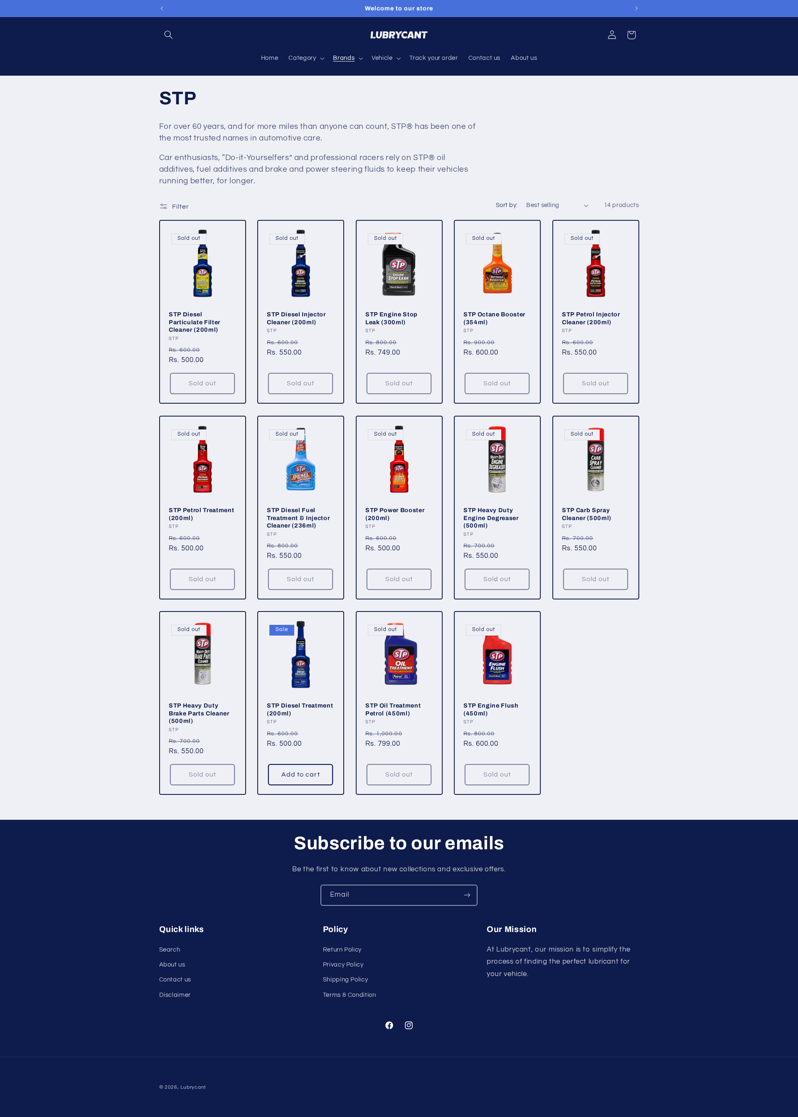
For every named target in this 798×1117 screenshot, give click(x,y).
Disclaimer (175, 995)
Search (169, 950)
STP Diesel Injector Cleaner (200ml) (296, 318)
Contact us (175, 979)
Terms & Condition (349, 995)
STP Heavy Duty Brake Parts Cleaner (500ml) (199, 713)
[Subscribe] (467, 895)
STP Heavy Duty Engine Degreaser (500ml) (491, 518)
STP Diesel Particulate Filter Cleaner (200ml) (194, 322)
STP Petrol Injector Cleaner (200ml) (591, 318)
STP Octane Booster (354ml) (494, 318)
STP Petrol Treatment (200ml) (201, 514)
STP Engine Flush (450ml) (491, 709)
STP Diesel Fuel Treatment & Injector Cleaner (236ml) (298, 518)
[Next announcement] (636, 8)
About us (172, 965)
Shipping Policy (345, 979)
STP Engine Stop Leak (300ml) (391, 318)
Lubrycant (193, 1087)
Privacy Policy (343, 965)
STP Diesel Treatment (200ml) (300, 709)
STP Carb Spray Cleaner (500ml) (586, 514)
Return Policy (342, 950)
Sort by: (506, 205)
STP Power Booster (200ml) (394, 514)
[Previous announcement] (162, 8)
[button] (168, 34)
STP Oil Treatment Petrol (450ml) (393, 709)
